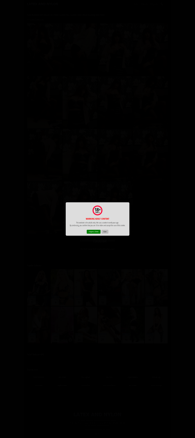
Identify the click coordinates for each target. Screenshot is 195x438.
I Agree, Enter (94, 232)
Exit (105, 232)
